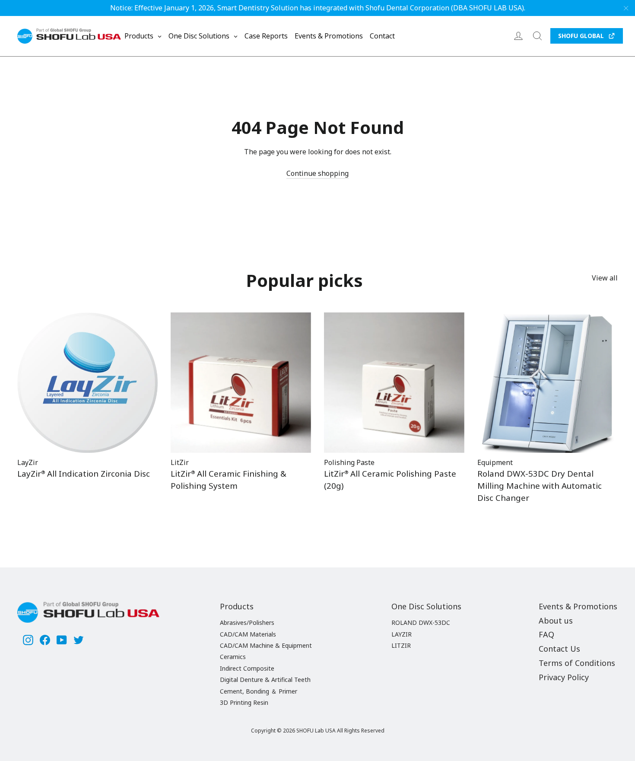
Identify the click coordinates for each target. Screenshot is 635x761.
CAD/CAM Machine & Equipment (266, 645)
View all (605, 278)
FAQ (546, 634)
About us (556, 620)
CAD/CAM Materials (248, 634)
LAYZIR (401, 634)
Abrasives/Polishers (247, 622)
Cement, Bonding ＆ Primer (258, 691)
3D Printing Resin (244, 702)
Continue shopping (317, 173)
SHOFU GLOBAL (581, 36)
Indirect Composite (247, 668)
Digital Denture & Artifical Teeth (265, 679)
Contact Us (559, 648)
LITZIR (401, 645)
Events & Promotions (578, 606)
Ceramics (233, 657)
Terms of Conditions (577, 663)
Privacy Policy (564, 677)
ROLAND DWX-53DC (420, 622)
